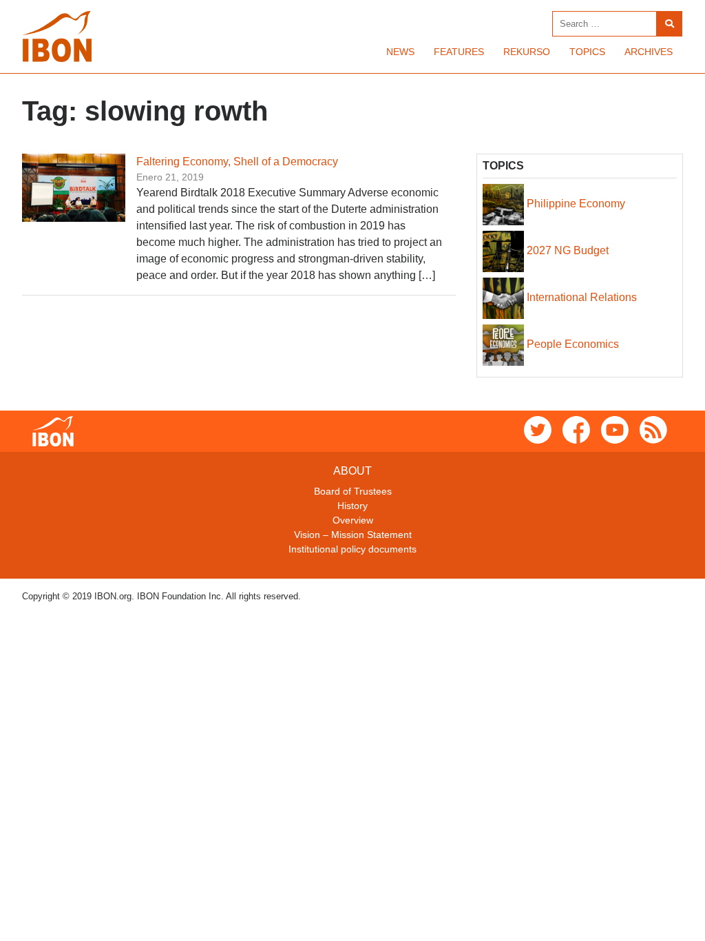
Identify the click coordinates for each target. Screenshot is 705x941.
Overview (353, 520)
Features (459, 51)
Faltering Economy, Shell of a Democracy (237, 161)
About (352, 471)
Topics (587, 51)
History (352, 505)
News (400, 51)
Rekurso (526, 51)
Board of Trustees (353, 491)
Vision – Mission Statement (353, 534)
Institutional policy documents (352, 549)
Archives (648, 51)
